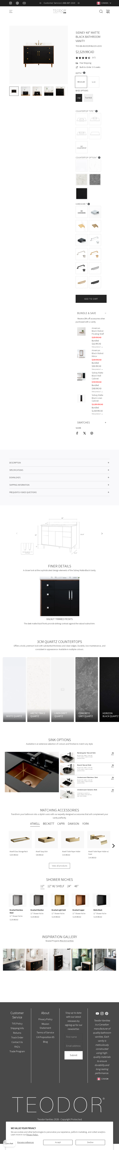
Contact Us (17, 1042)
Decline (90, 1142)
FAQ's (17, 1046)
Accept (58, 1142)
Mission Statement (45, 1026)
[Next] (113, 845)
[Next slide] (78, 3)
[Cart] (107, 11)
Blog (45, 1041)
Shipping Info (17, 1028)
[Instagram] (10, 3)
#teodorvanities (67, 940)
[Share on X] (84, 434)
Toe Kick (88, 97)
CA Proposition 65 (45, 1037)
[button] (16, 54)
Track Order (17, 1037)
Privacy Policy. (32, 1134)
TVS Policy (17, 1023)
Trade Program (17, 1051)
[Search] (101, 11)
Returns (17, 1032)
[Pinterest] (17, 3)
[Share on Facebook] (77, 434)
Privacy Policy (45, 1019)
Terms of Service (45, 1032)
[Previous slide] (40, 3)
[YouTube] (24, 3)
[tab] (35, 824)
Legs (79, 97)
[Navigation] (11, 11)
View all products (59, 865)
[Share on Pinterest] (91, 434)
